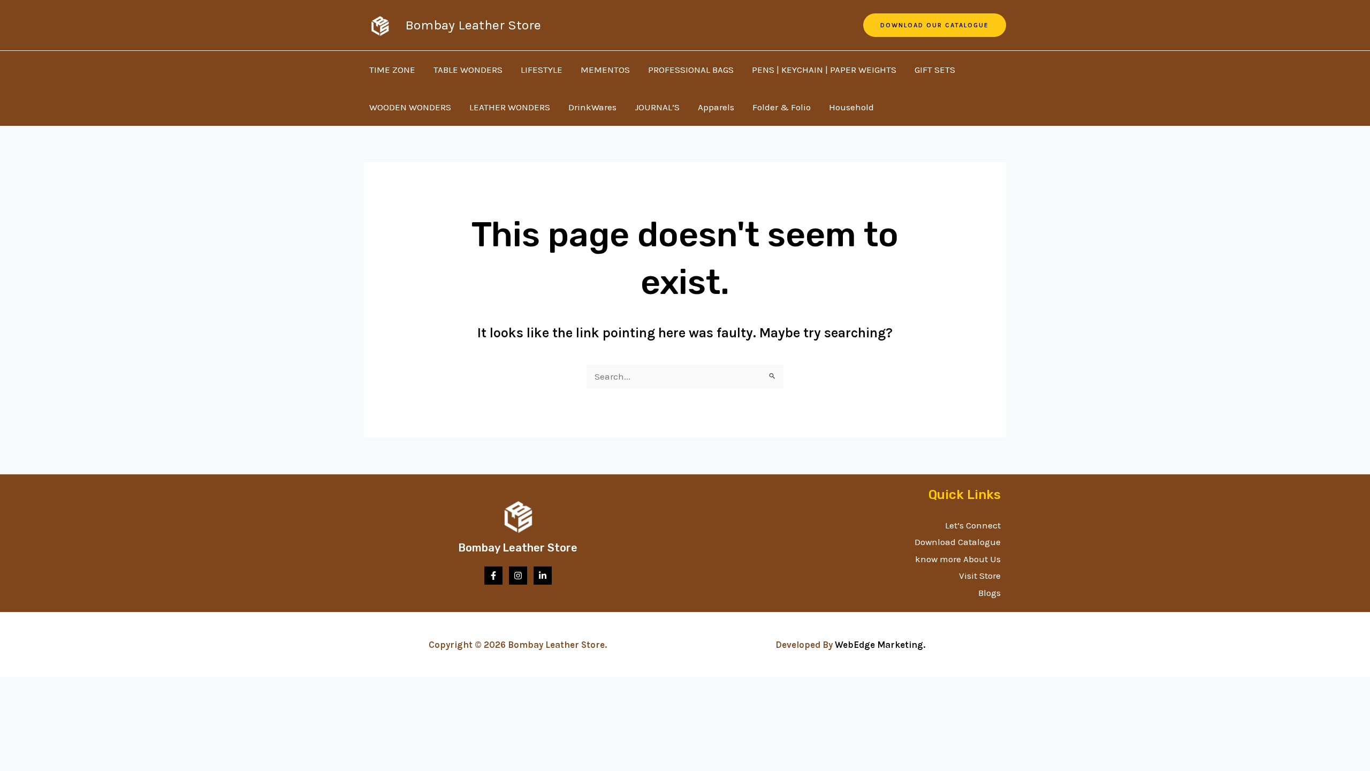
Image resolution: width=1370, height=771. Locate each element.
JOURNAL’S (657, 107)
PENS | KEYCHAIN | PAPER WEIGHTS (824, 69)
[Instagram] (518, 575)
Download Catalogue (958, 541)
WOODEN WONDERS (410, 107)
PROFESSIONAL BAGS (691, 69)
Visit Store (980, 575)
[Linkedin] (543, 575)
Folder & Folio (781, 107)
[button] (934, 25)
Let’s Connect (973, 525)
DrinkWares (592, 107)
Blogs (989, 592)
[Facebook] (493, 575)
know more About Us (958, 559)
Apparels (716, 107)
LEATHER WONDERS (509, 107)
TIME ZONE (392, 69)
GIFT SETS (935, 69)
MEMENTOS (605, 69)
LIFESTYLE (541, 69)
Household (851, 107)
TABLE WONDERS (468, 69)
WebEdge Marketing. (882, 644)
